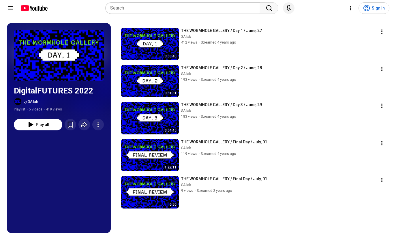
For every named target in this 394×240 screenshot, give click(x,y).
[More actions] (98, 124)
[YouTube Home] (34, 8)
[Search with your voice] (288, 8)
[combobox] (184, 8)
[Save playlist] (70, 124)
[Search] (269, 8)
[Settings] (350, 8)
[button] (59, 55)
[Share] (84, 124)
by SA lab (31, 102)
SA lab (186, 37)
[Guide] (10, 8)
